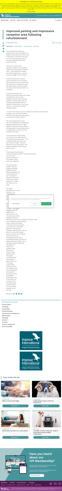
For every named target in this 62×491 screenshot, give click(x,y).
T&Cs (32, 484)
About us (3, 484)
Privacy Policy (38, 484)
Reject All (35, 203)
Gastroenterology (7, 311)
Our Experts (33, 20)
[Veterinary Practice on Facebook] (55, 483)
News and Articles (22, 20)
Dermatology (6, 309)
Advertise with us (21, 484)
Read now (14, 406)
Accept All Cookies (46, 203)
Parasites (5, 322)
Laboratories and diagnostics (11, 313)
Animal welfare (6, 304)
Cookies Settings (15, 203)
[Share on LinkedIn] (2, 48)
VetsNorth (36, 46)
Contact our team (11, 484)
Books (28, 484)
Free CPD (12, 20)
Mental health (6, 315)
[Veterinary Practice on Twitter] (50, 483)
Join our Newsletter (42, 15)
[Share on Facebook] (2, 46)
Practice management (8, 324)
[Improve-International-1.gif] (31, 340)
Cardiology (5, 306)
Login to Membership (55, 15)
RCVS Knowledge (7, 326)
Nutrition (4, 320)
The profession (28, 46)
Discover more (35, 475)
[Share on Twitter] (2, 43)
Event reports (18, 46)
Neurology (5, 317)
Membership (4, 20)
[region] (31, 201)
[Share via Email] (2, 51)
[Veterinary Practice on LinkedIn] (59, 483)
